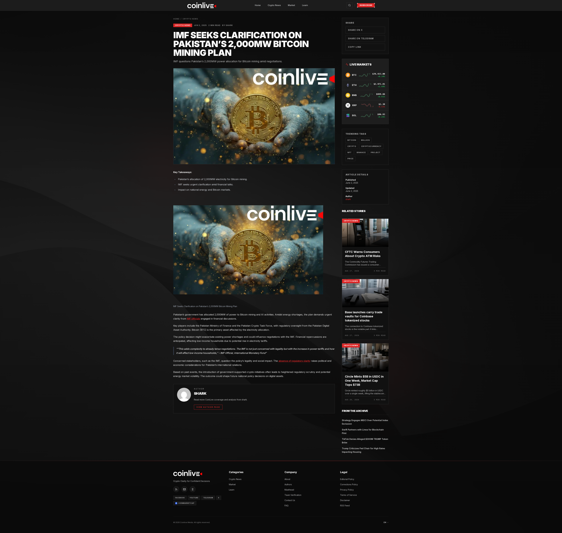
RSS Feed (345, 505)
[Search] (349, 5)
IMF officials (193, 318)
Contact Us (290, 500)
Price (350, 158)
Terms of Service (348, 495)
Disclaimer (345, 500)
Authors (288, 484)
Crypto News (274, 5)
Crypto (351, 146)
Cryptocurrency (371, 146)
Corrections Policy (349, 484)
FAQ (286, 505)
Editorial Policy (347, 479)
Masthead (289, 489)
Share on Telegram (361, 38)
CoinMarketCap (186, 503)
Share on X (355, 30)
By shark (227, 25)
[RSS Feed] (176, 489)
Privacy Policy (347, 489)
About (287, 479)
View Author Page (208, 407)
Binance (361, 152)
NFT (349, 152)
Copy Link (354, 47)
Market (291, 5)
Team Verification (293, 495)
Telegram (208, 498)
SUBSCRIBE (366, 5)
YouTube (194, 498)
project (375, 152)
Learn (305, 5)
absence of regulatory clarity (294, 360)
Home (258, 5)
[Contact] (184, 489)
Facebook (180, 498)
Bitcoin (351, 140)
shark (348, 199)
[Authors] (193, 489)
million (365, 140)
